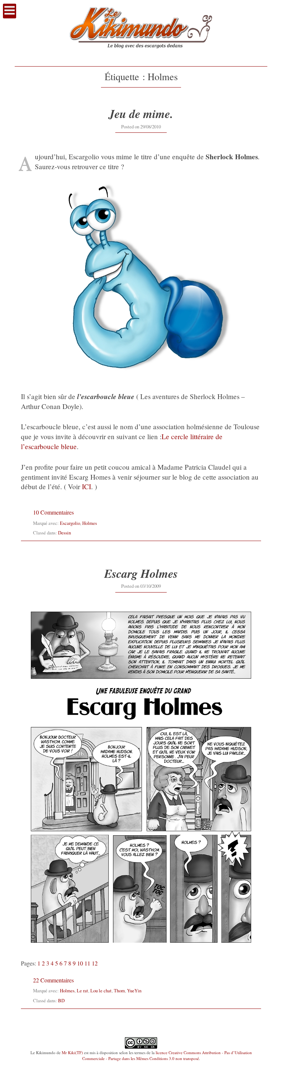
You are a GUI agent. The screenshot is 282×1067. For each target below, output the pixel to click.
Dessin (64, 532)
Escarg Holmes (141, 573)
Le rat (82, 990)
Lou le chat (101, 990)
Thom (119, 990)
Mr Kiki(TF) (72, 1052)
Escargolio (70, 523)
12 (95, 963)
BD (61, 1000)
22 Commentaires (53, 980)
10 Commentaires (53, 512)
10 (80, 963)
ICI (86, 486)
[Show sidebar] (9, 11)
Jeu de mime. (141, 113)
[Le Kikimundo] (140, 55)
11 (87, 963)
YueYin (134, 990)
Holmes (89, 523)
